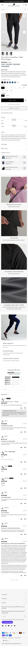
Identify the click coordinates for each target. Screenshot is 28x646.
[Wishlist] (23, 5)
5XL (11, 90)
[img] (4, 403)
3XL (3, 90)
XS (2, 87)
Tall (3, 95)
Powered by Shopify (17, 643)
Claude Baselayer (9, 161)
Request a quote (14, 108)
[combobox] (14, 9)
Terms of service (18, 637)
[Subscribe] (24, 616)
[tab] (3, 53)
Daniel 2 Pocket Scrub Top (12, 156)
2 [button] (13, 580)
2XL (24, 87)
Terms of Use (15, 619)
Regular (7, 95)
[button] (2, 5)
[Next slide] (24, 32)
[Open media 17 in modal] (24, 15)
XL (19, 87)
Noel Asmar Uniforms (9, 643)
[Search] (25, 9)
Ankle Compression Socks (12, 167)
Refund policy (4, 637)
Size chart (25, 84)
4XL (7, 90)
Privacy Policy (21, 619)
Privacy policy (10, 637)
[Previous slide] (3, 32)
